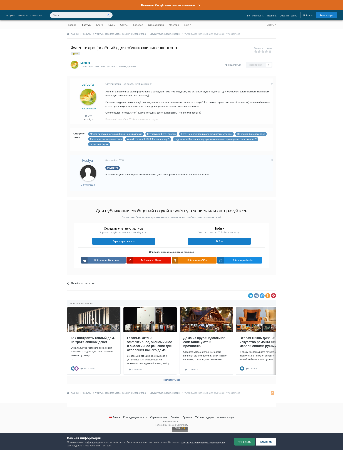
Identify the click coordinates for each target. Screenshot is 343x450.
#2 (272, 160)
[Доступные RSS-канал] (272, 392)
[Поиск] (109, 15)
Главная (71, 24)
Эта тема (95, 15)
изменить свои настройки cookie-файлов (203, 442)
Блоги (99, 24)
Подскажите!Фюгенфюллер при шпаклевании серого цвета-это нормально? (216, 139)
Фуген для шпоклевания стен (106, 139)
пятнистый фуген (99, 144)
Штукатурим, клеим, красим (119, 66)
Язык (115, 417)
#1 (272, 83)
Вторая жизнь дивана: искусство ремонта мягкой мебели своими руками (261, 341)
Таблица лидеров (204, 417)
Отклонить (265, 441)
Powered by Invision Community (171, 424)
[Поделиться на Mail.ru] (262, 295)
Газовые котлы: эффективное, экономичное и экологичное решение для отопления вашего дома (149, 343)
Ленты (271, 24)
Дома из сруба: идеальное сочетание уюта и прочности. (204, 341)
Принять (246, 441)
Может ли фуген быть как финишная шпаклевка (116, 134)
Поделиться (234, 64)
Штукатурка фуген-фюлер (161, 134)
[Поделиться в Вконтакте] (256, 295)
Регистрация (326, 15)
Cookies (175, 417)
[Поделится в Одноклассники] (267, 295)
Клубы (111, 24)
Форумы (86, 24)
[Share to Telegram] (250, 295)
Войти (307, 15)
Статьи (124, 24)
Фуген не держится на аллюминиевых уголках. (206, 134)
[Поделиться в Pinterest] (273, 295)
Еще (186, 24)
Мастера (174, 24)
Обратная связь (288, 15)
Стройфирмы (156, 24)
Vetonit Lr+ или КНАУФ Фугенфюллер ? (148, 139)
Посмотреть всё (171, 379)
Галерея (138, 24)
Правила (271, 15)
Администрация (225, 417)
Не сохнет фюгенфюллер (251, 134)
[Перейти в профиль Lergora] (74, 65)
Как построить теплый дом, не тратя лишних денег (93, 339)
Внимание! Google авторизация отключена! (168, 5)
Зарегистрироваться (124, 241)
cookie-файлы (92, 442)
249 (89, 115)
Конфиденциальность (135, 417)
